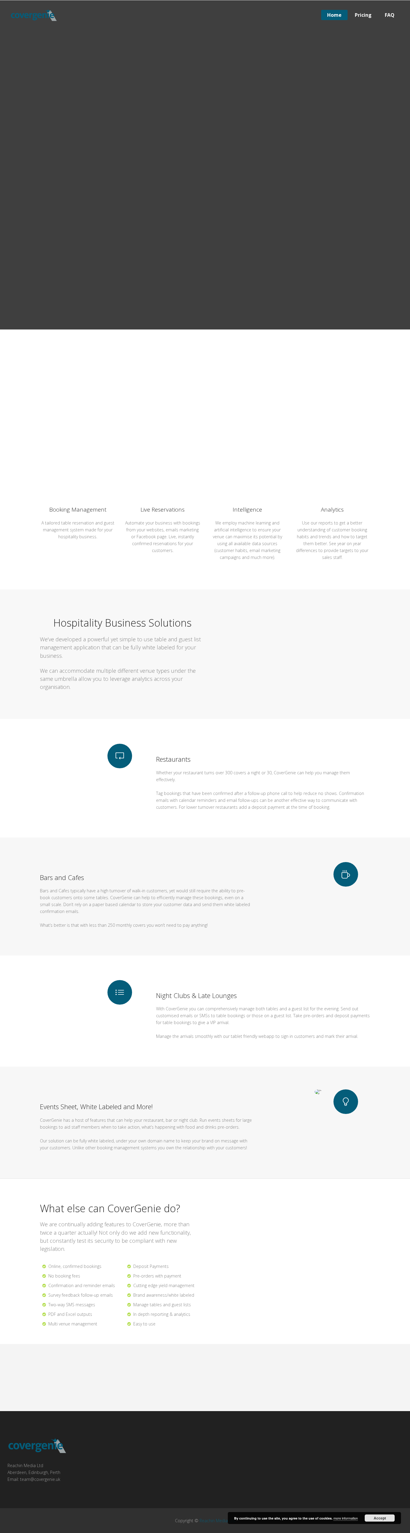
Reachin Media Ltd (217, 1520)
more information (345, 1518)
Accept (380, 1518)
